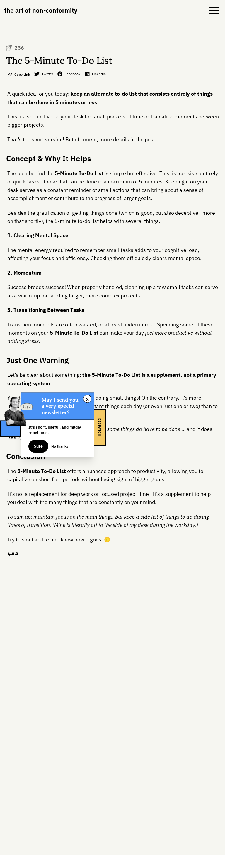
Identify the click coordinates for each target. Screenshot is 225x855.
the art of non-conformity (40, 10)
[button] (214, 10)
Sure (38, 446)
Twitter (47, 73)
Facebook (72, 73)
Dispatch (100, 427)
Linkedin (99, 73)
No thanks (59, 445)
